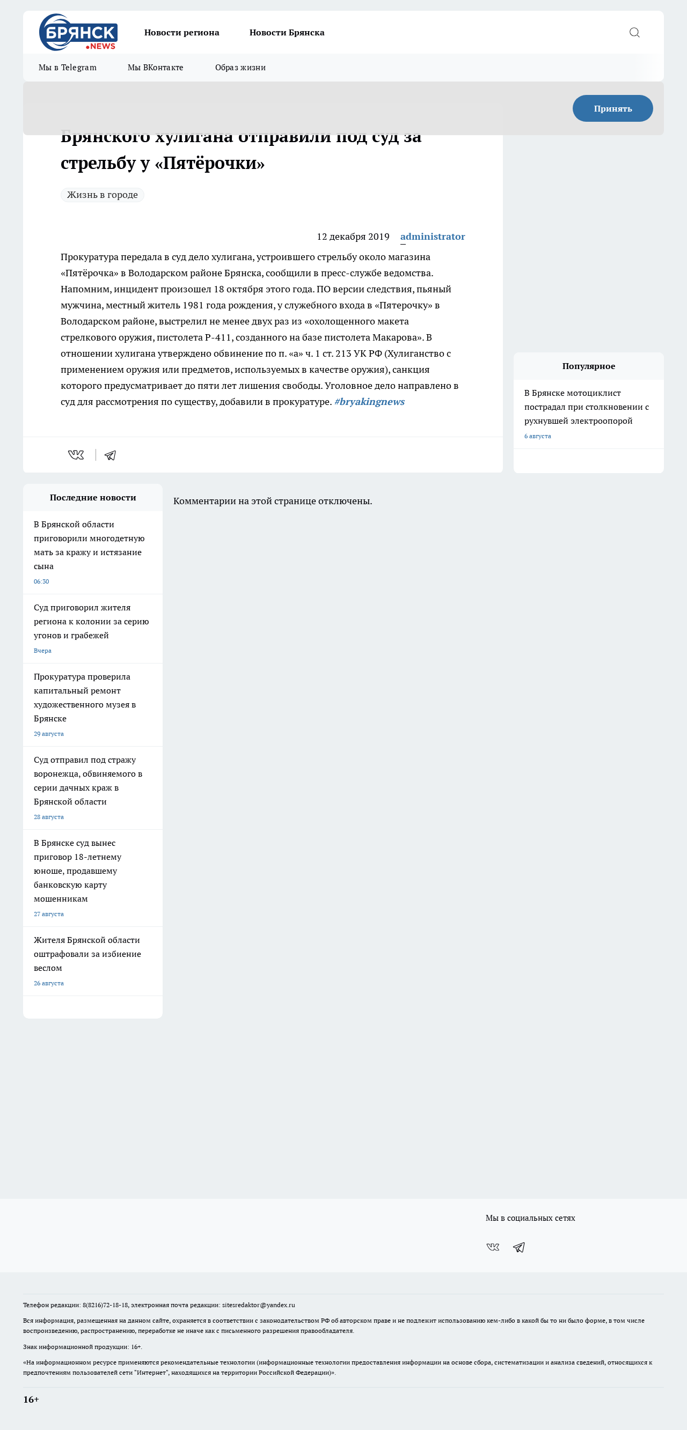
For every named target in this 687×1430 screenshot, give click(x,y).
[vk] (77, 454)
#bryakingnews (369, 401)
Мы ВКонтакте (156, 67)
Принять (613, 108)
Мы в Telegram (68, 67)
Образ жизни (240, 67)
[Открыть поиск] (634, 32)
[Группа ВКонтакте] (492, 1247)
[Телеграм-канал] (519, 1247)
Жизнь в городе (102, 194)
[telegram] (114, 454)
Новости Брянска (287, 32)
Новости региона (182, 32)
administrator (432, 236)
